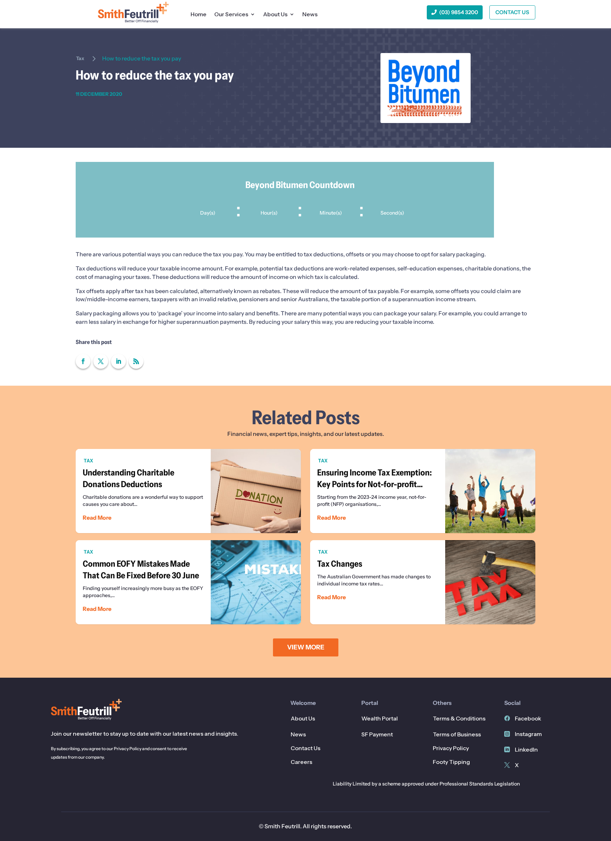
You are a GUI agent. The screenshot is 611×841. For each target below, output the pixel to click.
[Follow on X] (100, 361)
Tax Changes (422, 582)
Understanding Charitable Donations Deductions (188, 491)
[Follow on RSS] (136, 361)
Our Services (231, 15)
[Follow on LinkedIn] (118, 361)
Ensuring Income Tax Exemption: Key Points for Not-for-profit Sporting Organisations (422, 491)
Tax (80, 58)
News (310, 15)
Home (198, 15)
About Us (275, 15)
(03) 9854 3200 (458, 12)
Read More (97, 517)
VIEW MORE (305, 647)
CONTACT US (512, 12)
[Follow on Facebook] (83, 361)
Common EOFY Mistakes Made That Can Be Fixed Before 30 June (188, 582)
